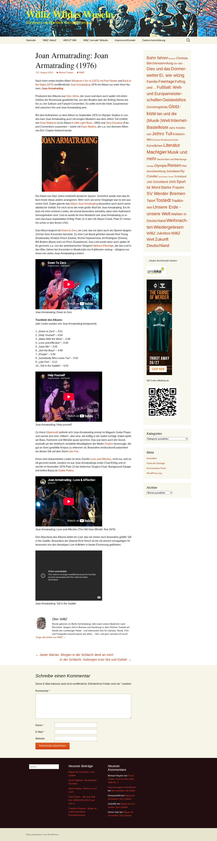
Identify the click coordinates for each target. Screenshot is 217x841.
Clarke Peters (65, 470)
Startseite (31, 40)
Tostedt (163, 200)
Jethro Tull (162, 133)
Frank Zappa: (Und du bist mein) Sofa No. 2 (121, 779)
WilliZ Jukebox (158, 233)
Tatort (151, 201)
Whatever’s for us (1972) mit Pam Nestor (94, 80)
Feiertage (166, 81)
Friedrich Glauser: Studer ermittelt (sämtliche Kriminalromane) (82, 811)
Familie (152, 82)
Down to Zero (69, 230)
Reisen (174, 165)
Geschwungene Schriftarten (122, 787)
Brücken (172, 59)
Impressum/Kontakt (125, 40)
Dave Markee (88, 126)
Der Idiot (178, 63)
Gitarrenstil (52, 432)
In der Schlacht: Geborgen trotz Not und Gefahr (95, 659)
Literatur (171, 145)
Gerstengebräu (157, 107)
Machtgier (157, 152)
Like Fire (73, 451)
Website (40, 738)
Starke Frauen (66, 72)
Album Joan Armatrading (84, 203)
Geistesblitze (174, 100)
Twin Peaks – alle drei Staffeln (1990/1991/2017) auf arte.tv (82, 800)
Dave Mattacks (48, 122)
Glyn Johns (72, 96)
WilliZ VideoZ (49, 40)
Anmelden (152, 458)
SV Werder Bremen (166, 193)
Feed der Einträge (156, 463)
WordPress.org (154, 473)
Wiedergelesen (169, 227)
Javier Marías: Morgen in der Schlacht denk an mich (74, 654)
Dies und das (158, 69)
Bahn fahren (157, 58)
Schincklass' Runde (166, 177)
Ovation (109, 443)
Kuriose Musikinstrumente (165, 139)
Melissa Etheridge (103, 245)
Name (39, 725)
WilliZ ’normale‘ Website (95, 40)
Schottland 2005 (164, 182)
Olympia (160, 166)
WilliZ (81, 72)
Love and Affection (100, 459)
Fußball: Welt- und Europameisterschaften (164, 93)
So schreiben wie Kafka (123, 790)
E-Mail (39, 732)
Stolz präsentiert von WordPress (42, 834)
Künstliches (155, 145)
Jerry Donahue (114, 122)
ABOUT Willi (69, 40)
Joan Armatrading (80, 84)
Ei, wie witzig (171, 75)
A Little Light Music (82, 122)
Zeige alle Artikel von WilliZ (50, 637)
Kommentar (42, 690)
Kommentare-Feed (156, 468)
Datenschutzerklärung (153, 40)
